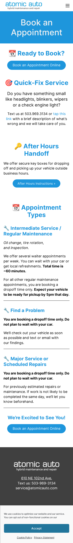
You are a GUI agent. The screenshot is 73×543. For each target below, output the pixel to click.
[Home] (24, 5)
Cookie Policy (24, 537)
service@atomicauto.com (36, 488)
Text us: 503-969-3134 (37, 483)
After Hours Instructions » (36, 183)
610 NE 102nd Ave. (36, 478)
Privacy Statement (44, 537)
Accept (36, 528)
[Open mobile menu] (67, 5)
